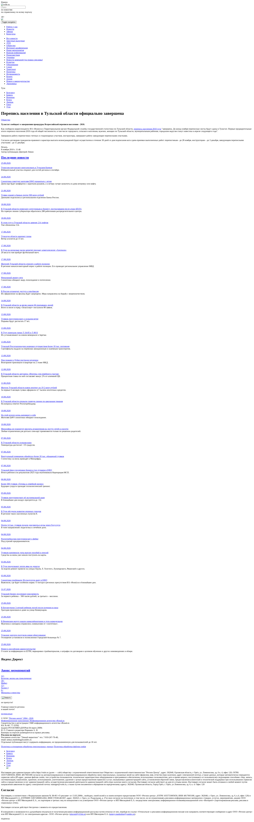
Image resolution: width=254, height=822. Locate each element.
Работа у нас (12, 27)
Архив (9, 79)
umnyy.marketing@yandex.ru (122, 814)
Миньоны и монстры (10, 691)
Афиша (9, 31)
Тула (8, 107)
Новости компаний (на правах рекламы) (24, 60)
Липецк (9, 102)
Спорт (9, 67)
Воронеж (10, 97)
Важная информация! (16, 53)
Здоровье (10, 57)
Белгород (10, 92)
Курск (9, 100)
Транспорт (11, 69)
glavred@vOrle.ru (77, 814)
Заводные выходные (15, 41)
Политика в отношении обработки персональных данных (27, 746)
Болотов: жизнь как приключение (16, 677)
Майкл (4, 682)
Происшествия (13, 55)
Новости (10, 29)
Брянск (9, 95)
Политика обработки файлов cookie (70, 746)
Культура (10, 62)
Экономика (11, 84)
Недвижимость (13, 74)
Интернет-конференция (17, 48)
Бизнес (9, 76)
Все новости (12, 38)
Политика (10, 72)
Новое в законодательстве (18, 81)
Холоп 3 (4, 686)
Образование (12, 64)
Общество (10, 45)
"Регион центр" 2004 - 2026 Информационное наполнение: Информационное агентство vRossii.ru (32, 719)
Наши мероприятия (15, 50)
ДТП (8, 43)
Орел (8, 104)
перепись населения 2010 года (147, 129)
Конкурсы (10, 34)
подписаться (6, 714)
